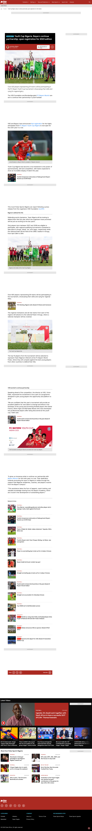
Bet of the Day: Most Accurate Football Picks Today (49, 768)
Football (25, 2)
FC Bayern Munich (43, 95)
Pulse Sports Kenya (58, 816)
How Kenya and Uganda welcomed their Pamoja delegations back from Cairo (46, 743)
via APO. (41, 209)
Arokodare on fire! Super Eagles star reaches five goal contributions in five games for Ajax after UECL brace (50, 780)
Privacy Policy (30, 819)
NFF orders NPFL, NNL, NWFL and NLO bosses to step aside (50, 757)
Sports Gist (65, 2)
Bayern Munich (13, 478)
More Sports (55, 2)
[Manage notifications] (89, 828)
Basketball (3, 819)
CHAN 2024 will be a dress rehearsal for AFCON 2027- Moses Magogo (82, 743)
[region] (46, 737)
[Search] (89, 2)
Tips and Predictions (43, 2)
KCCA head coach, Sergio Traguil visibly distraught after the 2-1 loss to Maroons (9, 743)
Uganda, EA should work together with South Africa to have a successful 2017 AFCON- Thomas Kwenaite (51, 715)
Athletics (12, 775)
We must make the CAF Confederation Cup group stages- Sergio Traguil (63, 743)
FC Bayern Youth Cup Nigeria (30, 125)
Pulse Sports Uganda (75, 816)
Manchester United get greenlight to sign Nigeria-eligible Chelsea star (17, 758)
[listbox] (46, 737)
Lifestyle (72, 2)
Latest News (4, 5)
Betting (32, 2)
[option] (9, 737)
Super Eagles (44, 775)
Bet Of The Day (45, 764)
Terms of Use (42, 816)
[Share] (52, 47)
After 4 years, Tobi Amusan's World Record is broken (18, 778)
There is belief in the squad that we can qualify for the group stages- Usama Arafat (27, 743)
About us (28, 816)
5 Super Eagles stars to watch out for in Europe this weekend (18, 768)
